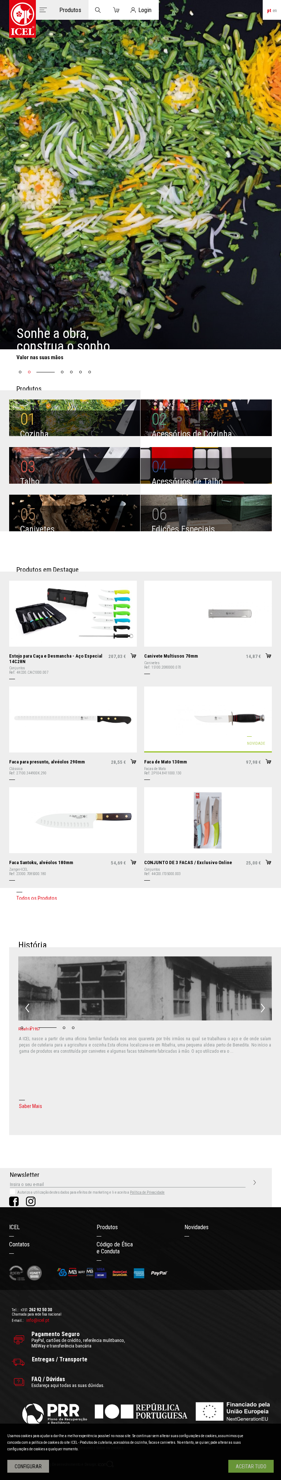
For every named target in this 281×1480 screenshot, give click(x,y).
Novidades (196, 1227)
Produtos (107, 1227)
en (275, 10)
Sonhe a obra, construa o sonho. (65, 340)
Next (263, 1008)
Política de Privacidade (147, 1192)
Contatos (19, 1244)
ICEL (14, 1227)
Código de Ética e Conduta (115, 1248)
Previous (27, 1008)
